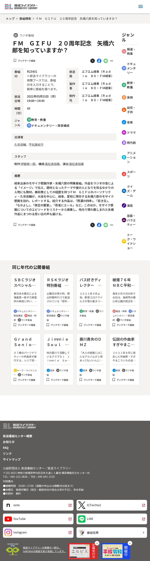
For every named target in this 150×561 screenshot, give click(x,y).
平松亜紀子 (36, 144)
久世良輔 (20, 144)
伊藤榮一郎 (28, 164)
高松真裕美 (52, 164)
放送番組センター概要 (17, 436)
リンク (7, 453)
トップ (10, 18)
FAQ (5, 447)
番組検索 (25, 18)
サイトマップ (11, 459)
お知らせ (9, 442)
